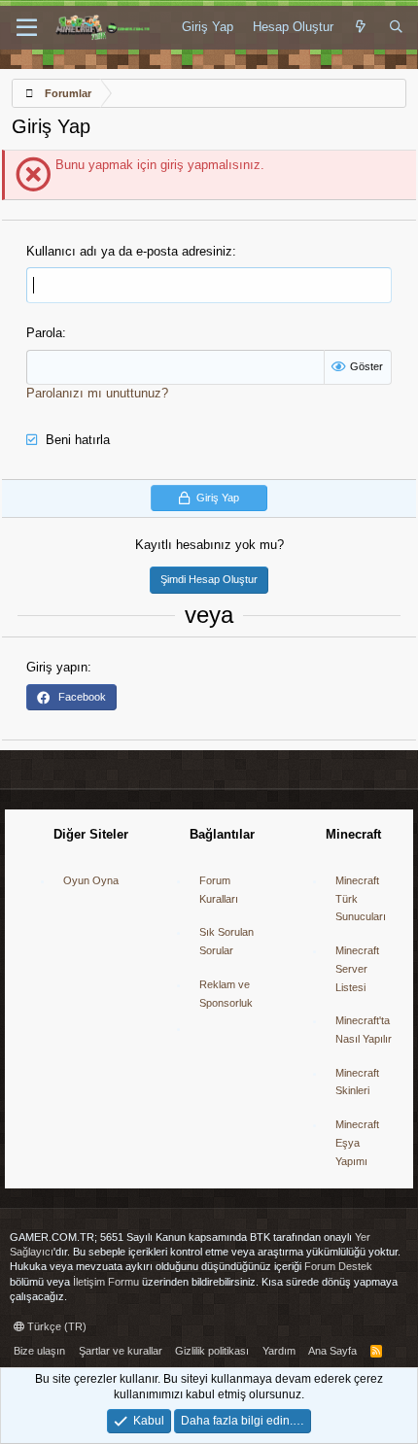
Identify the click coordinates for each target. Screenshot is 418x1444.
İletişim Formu (106, 1282)
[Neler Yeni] (361, 27)
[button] (27, 28)
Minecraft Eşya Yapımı (357, 1142)
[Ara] (396, 27)
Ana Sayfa (332, 1351)
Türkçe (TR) (55, 1326)
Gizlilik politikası (212, 1351)
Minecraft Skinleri (357, 1082)
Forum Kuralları (218, 890)
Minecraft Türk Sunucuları (360, 898)
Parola (44, 333)
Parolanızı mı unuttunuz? (97, 393)
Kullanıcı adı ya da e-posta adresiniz (129, 251)
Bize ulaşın (39, 1351)
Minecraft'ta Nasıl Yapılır (363, 1029)
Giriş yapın (56, 667)
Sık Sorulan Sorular (226, 941)
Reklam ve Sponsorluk (226, 994)
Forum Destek (338, 1266)
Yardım (279, 1351)
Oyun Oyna (91, 880)
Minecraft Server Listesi (357, 968)
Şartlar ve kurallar (120, 1351)
